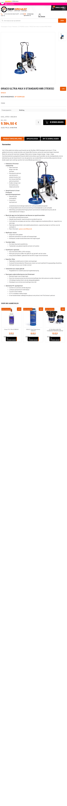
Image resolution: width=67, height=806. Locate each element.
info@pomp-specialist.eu (29, 14)
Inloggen (41, 16)
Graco (3, 93)
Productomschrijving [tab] (12, 139)
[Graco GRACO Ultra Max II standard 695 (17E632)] (28, 58)
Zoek (62, 20)
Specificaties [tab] (32, 139)
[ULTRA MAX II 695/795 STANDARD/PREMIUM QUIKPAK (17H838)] (55, 317)
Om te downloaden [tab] (51, 139)
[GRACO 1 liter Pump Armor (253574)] (33, 317)
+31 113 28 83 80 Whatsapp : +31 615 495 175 (12, 14)
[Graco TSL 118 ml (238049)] (11, 317)
